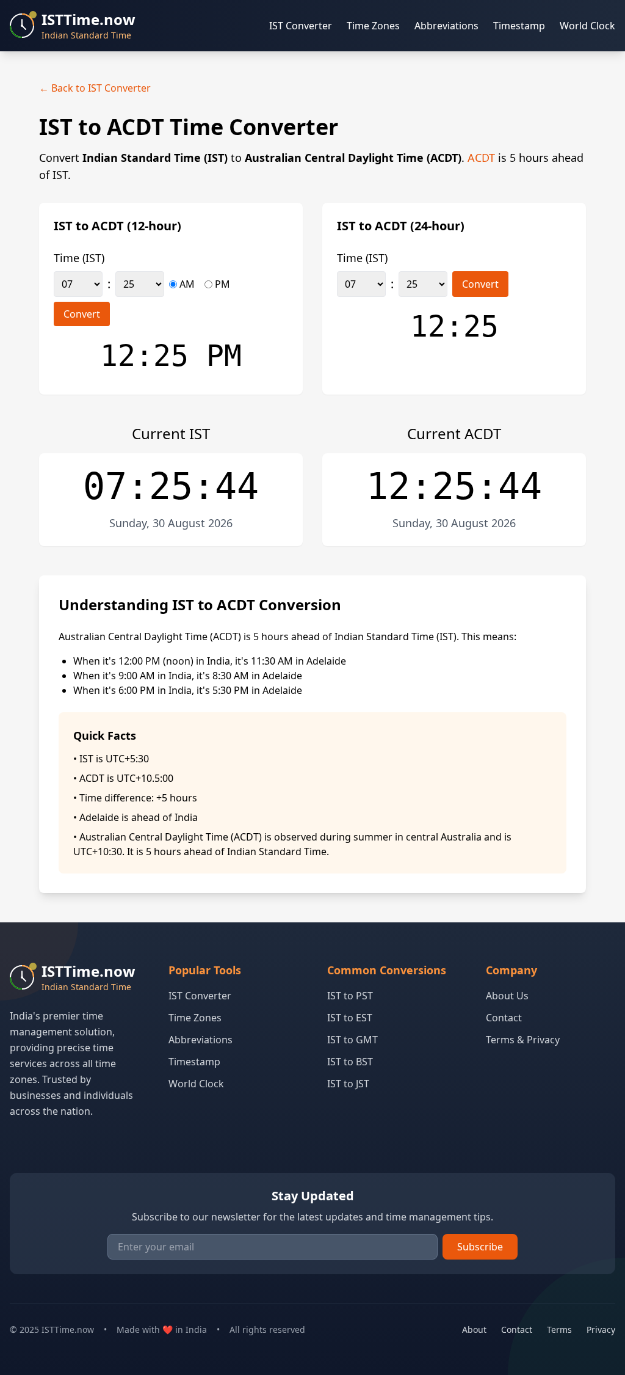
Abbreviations (446, 25)
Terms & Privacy (523, 1039)
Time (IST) (79, 257)
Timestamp (519, 25)
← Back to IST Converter (95, 88)
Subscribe (480, 1246)
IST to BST (350, 1061)
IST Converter (300, 25)
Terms (559, 1329)
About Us (507, 995)
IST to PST (350, 995)
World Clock (587, 25)
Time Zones (373, 25)
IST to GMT (352, 1039)
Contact (504, 1017)
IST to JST (348, 1083)
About (474, 1329)
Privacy (601, 1329)
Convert (81, 314)
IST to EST (349, 1017)
